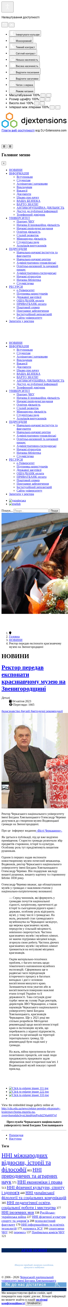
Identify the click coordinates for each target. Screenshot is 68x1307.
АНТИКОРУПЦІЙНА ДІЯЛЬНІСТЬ (40, 207)
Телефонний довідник (31, 214)
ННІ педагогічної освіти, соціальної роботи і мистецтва (29, 1205)
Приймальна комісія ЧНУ (48, 1232)
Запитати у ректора (21, 321)
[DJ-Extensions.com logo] (34, 127)
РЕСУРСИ (16, 286)
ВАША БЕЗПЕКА (28, 200)
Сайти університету (29, 317)
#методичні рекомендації (47, 711)
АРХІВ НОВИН (34, 1250)
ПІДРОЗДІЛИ (18, 249)
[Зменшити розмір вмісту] (43, 95)
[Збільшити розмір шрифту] (47, 99)
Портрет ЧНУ (25, 221)
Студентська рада (28, 242)
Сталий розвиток (28, 235)
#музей (26, 711)
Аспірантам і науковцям (32, 183)
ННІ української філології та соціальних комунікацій (34, 1195)
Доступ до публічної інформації (37, 211)
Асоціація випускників (31, 245)
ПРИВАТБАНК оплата (31, 304)
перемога (20, 1232)
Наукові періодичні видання (35, 228)
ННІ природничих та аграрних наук (29, 1176)
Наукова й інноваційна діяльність (38, 225)
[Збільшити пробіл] (57, 107)
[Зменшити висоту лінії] (36, 103)
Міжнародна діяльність (31, 238)
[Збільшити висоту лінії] (42, 103)
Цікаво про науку (28, 197)
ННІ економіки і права (39, 1181)
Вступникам (25, 176)
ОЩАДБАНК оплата (30, 300)
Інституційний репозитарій (34, 314)
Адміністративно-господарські (36, 273)
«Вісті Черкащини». (49, 830)
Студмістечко (25, 283)
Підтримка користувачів (32, 293)
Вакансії (22, 190)
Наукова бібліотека (29, 279)
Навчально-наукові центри (34, 259)
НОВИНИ (15, 170)
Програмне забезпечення (33, 310)
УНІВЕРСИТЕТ (19, 218)
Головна (14, 636)
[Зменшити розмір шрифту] (42, 99)
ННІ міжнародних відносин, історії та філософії (26, 1162)
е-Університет (26, 290)
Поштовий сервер (28, 307)
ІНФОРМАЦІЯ (19, 173)
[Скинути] (5, 24)
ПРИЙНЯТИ (33, 1303)
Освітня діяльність (28, 231)
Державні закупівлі (29, 297)
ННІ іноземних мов (18, 1212)
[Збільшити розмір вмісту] (48, 95)
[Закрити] (12, 25)
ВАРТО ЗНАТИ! (27, 204)
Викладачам (24, 187)
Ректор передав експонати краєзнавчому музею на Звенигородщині (34, 678)
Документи (24, 194)
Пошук (54, 510)
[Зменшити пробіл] (52, 107)
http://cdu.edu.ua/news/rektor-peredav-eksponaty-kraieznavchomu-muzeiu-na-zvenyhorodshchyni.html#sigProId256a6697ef (31, 1112)
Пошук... (7, 510)
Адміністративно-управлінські (36, 262)
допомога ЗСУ (33, 1228)
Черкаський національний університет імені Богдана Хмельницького (29, 1279)
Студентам (23, 180)
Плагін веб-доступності (18, 130)
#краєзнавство (11, 711)
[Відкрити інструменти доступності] (8, 7)
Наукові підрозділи (29, 276)
